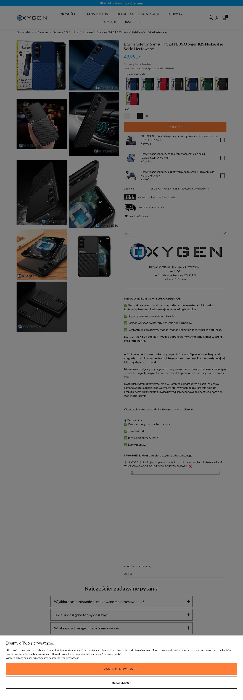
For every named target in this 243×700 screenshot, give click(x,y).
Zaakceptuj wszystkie (121, 668)
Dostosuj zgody (121, 682)
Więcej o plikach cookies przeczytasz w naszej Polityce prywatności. (43, 657)
